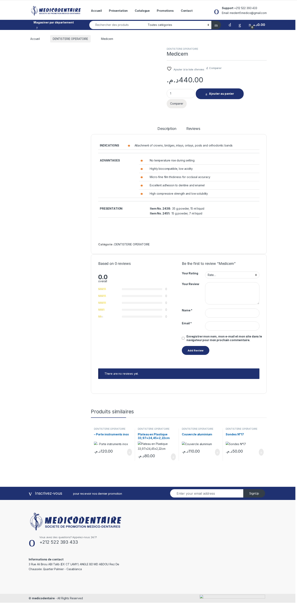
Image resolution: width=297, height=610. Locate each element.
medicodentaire (43, 598)
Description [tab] (166, 129)
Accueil (96, 10)
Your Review (190, 284)
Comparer (215, 68)
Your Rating (190, 273)
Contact (187, 10)
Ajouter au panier (221, 93)
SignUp (254, 493)
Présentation (118, 10)
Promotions (165, 10)
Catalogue (142, 10)
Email (187, 323)
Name (187, 310)
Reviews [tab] (193, 129)
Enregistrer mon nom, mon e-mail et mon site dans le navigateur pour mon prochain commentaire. (224, 338)
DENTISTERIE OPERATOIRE (70, 38)
